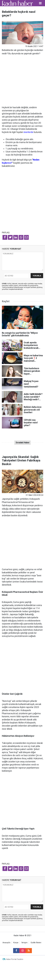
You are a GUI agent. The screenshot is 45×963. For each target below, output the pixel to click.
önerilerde (28, 132)
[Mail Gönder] (26, 237)
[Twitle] (10, 237)
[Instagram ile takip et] (22, 950)
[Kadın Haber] (17, 3)
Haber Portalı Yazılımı (14, 959)
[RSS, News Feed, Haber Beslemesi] (29, 950)
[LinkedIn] (15, 237)
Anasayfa (6, 943)
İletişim (25, 943)
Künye (15, 943)
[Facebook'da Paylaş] (4, 237)
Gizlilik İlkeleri (36, 943)
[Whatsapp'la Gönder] (21, 237)
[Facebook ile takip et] (16, 950)
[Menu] (40, 3)
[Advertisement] (22, 79)
